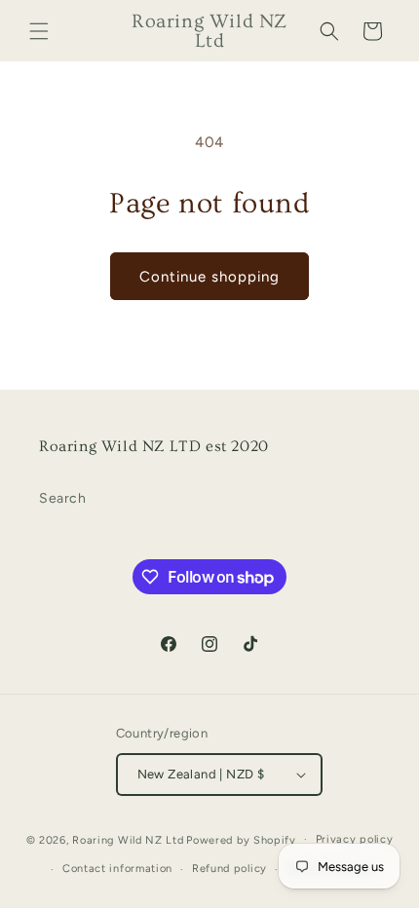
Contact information (117, 868)
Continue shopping (209, 276)
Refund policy (229, 868)
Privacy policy (355, 839)
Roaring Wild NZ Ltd (127, 839)
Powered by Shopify (241, 839)
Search (63, 498)
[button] (39, 31)
